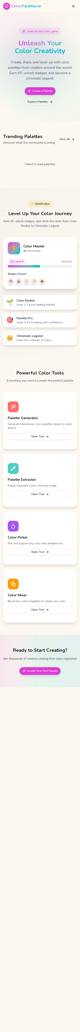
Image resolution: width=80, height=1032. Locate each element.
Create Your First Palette (42, 671)
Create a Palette (42, 91)
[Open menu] (73, 6)
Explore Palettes (38, 102)
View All (64, 139)
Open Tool (37, 436)
